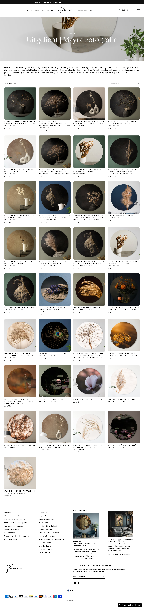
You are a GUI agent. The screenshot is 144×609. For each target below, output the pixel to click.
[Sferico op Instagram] (74, 583)
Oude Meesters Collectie (48, 519)
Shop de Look (44, 516)
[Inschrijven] (103, 576)
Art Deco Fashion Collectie (49, 533)
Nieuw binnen (44, 523)
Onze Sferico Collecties (40, 10)
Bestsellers (43, 513)
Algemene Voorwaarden (13, 539)
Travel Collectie (45, 553)
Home (71, 34)
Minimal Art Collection (47, 536)
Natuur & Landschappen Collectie (51, 539)
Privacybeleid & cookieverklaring (16, 536)
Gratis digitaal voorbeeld (13, 526)
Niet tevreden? (10, 533)
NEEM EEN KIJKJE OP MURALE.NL (119, 554)
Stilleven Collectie (45, 529)
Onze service (85, 10)
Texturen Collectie (46, 549)
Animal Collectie (45, 546)
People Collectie (45, 543)
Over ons (7, 513)
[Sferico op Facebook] (134, 10)
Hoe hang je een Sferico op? (15, 519)
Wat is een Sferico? (11, 516)
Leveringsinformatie (11, 529)
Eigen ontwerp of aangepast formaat (18, 523)
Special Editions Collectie (48, 526)
